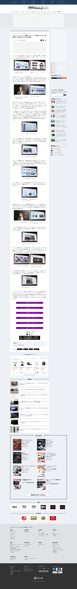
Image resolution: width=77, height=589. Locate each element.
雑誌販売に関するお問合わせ (38, 495)
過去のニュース (54, 72)
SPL (52, 3)
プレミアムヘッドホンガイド (57, 548)
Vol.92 (51, 441)
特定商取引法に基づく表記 (28, 569)
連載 (11, 542)
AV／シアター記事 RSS (56, 148)
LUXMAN (52, 1)
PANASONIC (20, 349)
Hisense (42, 3)
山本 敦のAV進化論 (13, 548)
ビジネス (49, 11)
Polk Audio (33, 3)
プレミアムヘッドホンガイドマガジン (58, 549)
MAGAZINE (38, 435)
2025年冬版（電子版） (30, 482)
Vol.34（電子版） (53, 469)
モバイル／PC (12, 534)
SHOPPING (12, 556)
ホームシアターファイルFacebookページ (59, 154)
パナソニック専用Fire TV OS (19, 345)
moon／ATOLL (61, 1)
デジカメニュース (54, 69)
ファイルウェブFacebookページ (57, 152)
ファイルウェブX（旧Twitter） (57, 150)
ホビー (45, 11)
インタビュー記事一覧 (27, 544)
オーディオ (18, 11)
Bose (24, 3)
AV (14, 11)
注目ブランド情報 (41, 544)
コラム (54, 533)
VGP (39, 531)
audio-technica (24, 1)
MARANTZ (33, 1)
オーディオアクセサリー (56, 544)
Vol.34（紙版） (48, 470)
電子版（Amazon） (25, 445)
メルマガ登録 (55, 552)
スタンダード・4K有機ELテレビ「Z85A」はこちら (29, 312)
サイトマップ (12, 569)
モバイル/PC (34, 11)
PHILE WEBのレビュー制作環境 (15, 571)
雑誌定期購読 (55, 551)
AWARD (40, 530)
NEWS (11, 530)
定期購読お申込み (24, 443)
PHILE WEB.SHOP (13, 558)
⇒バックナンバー (64, 144)
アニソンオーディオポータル (14, 550)
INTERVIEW (27, 542)
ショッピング (54, 11)
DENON (42, 1)
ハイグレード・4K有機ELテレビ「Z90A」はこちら (29, 307)
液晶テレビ (25, 349)
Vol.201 (27, 441)
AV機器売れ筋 (26, 531)
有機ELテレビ (36, 349)
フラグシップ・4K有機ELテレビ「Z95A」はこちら (29, 302)
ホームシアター (28, 11)
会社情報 (11, 572)
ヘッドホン (22, 11)
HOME (12, 30)
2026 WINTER (53, 455)
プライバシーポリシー (27, 567)
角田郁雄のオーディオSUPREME (15, 549)
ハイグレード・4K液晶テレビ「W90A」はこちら (29, 323)
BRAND (40, 542)
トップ (12, 11)
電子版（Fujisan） (25, 446)
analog (54, 545)
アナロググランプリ (41, 535)
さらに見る (54, 535)
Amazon (31, 349)
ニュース (15, 30)
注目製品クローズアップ (56, 99)
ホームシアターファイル (56, 547)
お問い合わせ (12, 566)
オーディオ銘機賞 (41, 533)
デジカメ (38, 11)
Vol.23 (27, 469)
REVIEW (54, 530)
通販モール (12, 559)
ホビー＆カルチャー (13, 537)
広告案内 (11, 567)
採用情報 (11, 574)
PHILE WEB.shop (24, 457)
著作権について (26, 566)
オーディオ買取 (61, 3)
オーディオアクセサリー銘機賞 (43, 534)
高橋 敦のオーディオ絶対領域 (14, 546)
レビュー (54, 531)
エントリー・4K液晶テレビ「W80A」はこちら (29, 328)
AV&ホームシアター (54, 65)
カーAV (42, 11)
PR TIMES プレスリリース (28, 571)
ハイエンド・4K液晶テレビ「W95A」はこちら (29, 318)
